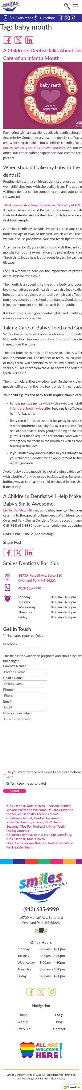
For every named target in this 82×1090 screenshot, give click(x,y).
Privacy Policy (57, 1078)
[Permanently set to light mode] (37, 930)
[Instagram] (52, 992)
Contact (59, 1029)
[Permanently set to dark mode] (45, 930)
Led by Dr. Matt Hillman (20, 510)
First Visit (23, 1029)
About (23, 1022)
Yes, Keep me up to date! (28, 783)
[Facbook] (7, 40)
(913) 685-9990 (21, 18)
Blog (59, 1022)
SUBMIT (14, 791)
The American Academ (19, 205)
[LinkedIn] (29, 40)
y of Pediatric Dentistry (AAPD (58, 205)
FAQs (59, 1015)
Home (23, 1015)
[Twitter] (18, 40)
